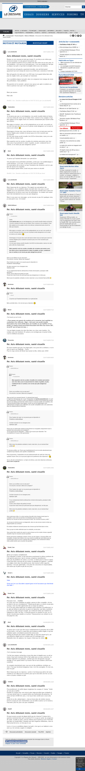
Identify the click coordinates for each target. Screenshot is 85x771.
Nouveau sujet (40, 43)
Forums (6, 32)
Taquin (66, 30)
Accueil (18, 753)
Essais (32, 753)
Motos (72, 30)
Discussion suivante (30, 732)
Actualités (25, 753)
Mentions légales (46, 759)
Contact (54, 759)
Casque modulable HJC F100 (68, 71)
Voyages (59, 753)
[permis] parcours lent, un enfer (70, 131)
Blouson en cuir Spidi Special (69, 108)
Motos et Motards (29, 36)
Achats (37, 32)
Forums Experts (19, 36)
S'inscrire (42, 7)
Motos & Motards (21, 30)
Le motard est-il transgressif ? (70, 154)
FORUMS (72, 14)
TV (82, 14)
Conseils (46, 753)
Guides (53, 753)
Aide (76, 32)
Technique (33, 30)
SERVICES (58, 14)
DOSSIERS (42, 14)
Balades (59, 30)
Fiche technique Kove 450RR (70, 47)
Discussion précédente (16, 732)
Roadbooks (29, 32)
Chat (71, 32)
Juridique (42, 30)
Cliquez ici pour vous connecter (15, 743)
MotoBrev (51, 30)
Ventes (44, 32)
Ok (79, 769)
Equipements (19, 32)
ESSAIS (29, 14)
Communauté (10, 36)
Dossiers (39, 753)
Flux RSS (41, 732)
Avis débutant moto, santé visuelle (24, 56)
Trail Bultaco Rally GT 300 (69, 111)
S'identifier (30, 7)
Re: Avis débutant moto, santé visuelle (26, 111)
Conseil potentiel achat (68, 138)
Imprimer (48, 732)
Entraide (52, 32)
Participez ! (76, 128)
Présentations (62, 32)
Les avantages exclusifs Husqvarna (70, 66)
